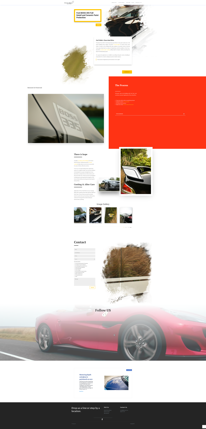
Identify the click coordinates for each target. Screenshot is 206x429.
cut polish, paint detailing (83, 160)
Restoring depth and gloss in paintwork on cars (85, 377)
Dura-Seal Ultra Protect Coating (80, 271)
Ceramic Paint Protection (128, 104)
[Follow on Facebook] (103, 315)
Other (76, 276)
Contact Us (138, 2)
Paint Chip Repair (78, 268)
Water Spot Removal (78, 273)
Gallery (128, 2)
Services (114, 2)
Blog (133, 2)
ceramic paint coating (105, 49)
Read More (81, 391)
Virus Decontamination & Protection (81, 263)
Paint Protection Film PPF (79, 272)
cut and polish (116, 44)
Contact (127, 71)
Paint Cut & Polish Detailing (80, 267)
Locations (121, 2)
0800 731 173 (122, 411)
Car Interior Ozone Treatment (80, 264)
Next (130, 227)
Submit (92, 287)
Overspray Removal (78, 275)
